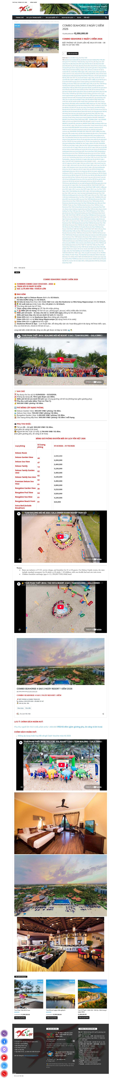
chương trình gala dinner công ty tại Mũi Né (73, 67)
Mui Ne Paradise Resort (75, 111)
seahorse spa (65, 131)
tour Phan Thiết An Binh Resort (78, 201)
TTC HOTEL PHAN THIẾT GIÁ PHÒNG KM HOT (80, 256)
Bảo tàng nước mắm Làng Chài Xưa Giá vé (82, 63)
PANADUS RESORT (92, 117)
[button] (106, 17)
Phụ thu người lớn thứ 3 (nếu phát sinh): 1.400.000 (58, 727)
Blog (79, 17)
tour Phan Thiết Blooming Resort (80, 205)
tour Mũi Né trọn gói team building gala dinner (78, 181)
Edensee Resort (100, 89)
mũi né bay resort (86, 109)
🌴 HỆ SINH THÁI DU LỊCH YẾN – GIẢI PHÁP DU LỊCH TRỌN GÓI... (64, 1034)
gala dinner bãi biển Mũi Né (69, 91)
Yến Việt (87, 17)
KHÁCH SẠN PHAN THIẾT (82, 103)
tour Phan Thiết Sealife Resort (91, 239)
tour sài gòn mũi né (76, 249)
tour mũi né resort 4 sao (84, 177)
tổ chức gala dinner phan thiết (88, 139)
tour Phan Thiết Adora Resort (89, 199)
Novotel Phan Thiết (92, 115)
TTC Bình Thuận (74, 254)
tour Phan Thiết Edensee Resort (91, 215)
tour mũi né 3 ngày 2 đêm (82, 169)
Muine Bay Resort (86, 111)
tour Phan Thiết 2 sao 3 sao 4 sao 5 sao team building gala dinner (79, 193)
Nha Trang (100, 113)
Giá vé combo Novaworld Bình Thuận (75, 99)
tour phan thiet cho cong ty (89, 207)
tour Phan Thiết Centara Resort (74, 207)
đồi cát (93, 89)
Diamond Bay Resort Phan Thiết (82, 75)
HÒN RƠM (72, 103)
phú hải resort (69, 121)
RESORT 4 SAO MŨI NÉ (68, 123)
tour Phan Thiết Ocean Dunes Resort (85, 231)
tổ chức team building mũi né (77, 141)
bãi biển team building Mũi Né (72, 59)
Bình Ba (70, 65)
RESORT (88, 121)
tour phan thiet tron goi (87, 243)
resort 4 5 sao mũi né (96, 121)
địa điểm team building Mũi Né (88, 85)
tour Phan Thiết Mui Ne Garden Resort (82, 225)
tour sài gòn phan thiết (87, 249)
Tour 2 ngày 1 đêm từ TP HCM (90, 143)
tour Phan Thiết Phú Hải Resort (95, 233)
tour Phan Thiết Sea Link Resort (95, 237)
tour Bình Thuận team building (90, 145)
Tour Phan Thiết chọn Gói (73, 211)
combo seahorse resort (68, 73)
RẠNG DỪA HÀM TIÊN (79, 121)
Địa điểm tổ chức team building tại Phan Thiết (79, 89)
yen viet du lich (61, 1039)
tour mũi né (101, 161)
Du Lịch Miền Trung (24, 21)
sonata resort (74, 133)
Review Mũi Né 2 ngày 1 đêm (70, 125)
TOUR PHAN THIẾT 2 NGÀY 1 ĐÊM (94, 187)
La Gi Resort (97, 105)
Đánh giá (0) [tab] (22, 267)
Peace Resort (71, 119)
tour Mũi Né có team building (88, 173)
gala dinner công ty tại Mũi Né (85, 91)
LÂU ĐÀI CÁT (72, 107)
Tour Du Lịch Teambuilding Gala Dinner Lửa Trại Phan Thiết (77, 157)
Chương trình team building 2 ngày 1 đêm (76, 69)
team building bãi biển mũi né (91, 133)
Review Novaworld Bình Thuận (86, 125)
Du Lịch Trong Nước (33, 17)
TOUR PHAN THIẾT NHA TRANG (74, 229)
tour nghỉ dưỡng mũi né (73, 183)
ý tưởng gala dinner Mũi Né (92, 260)
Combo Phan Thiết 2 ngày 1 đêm (79, 71)
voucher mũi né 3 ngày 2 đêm (76, 260)
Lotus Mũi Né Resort (99, 107)
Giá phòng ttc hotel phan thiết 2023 (85, 97)
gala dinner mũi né (97, 93)
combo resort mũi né (100, 71)
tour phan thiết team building (80, 241)
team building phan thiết (86, 135)
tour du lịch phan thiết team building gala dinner (94, 155)
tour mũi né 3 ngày (71, 169)
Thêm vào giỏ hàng (73, 53)
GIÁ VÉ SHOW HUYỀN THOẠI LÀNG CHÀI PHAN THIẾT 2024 (84, 101)
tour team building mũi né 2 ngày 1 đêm (90, 251)
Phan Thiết (78, 119)
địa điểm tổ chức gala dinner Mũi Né (82, 87)
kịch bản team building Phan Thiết (85, 105)
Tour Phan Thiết (35, 21)
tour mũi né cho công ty (79, 171)
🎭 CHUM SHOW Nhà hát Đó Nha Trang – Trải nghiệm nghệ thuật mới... (64, 1053)
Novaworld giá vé (66, 115)
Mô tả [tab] (15, 267)
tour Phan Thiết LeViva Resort (83, 221)
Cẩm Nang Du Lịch (51, 1039)
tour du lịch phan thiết (78, 151)
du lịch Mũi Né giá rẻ (101, 79)
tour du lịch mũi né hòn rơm (86, 149)
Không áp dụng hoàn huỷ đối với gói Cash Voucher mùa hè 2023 (44, 736)
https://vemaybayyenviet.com (86, 1048)
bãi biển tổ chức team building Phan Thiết (91, 59)
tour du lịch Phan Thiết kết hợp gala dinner (80, 153)
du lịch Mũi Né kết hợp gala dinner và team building (75, 81)
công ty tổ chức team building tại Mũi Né (85, 73)
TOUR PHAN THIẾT (97, 185)
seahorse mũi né (98, 127)
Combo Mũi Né (66, 71)
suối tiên (80, 133)
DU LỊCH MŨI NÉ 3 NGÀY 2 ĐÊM (86, 79)
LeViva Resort (90, 107)
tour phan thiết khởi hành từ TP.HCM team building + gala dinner (85, 219)
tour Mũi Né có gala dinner (74, 173)
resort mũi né (79, 123)
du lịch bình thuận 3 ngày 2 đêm (86, 77)
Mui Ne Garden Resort (97, 109)
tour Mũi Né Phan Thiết (72, 177)
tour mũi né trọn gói (85, 179)
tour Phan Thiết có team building (77, 213)
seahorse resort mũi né (84, 129)
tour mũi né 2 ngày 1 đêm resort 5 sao (89, 165)
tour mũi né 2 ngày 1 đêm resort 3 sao (93, 163)
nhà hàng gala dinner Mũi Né (99, 111)
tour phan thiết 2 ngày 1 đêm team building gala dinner (92, 191)
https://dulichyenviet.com (92, 1058)
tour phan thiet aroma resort (73, 203)
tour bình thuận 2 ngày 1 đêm (74, 145)
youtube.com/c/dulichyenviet (93, 1064)
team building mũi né (74, 135)
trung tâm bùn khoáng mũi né (92, 253)
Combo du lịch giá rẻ (98, 69)
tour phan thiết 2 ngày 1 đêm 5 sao (87, 189)
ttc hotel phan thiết (93, 254)
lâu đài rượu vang (81, 107)
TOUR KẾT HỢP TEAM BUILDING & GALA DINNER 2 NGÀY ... (81, 161)
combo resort (91, 71)
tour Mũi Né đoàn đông (94, 175)
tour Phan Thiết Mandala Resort (74, 223)
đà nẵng (77, 85)
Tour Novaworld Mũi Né (85, 185)
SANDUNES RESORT (73, 127)
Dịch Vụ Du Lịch (67, 17)
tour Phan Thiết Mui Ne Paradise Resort (79, 227)
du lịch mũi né (98, 77)
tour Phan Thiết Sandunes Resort (77, 237)
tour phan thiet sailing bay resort (85, 235)
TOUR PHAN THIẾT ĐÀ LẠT (76, 215)
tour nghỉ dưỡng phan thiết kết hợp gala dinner (92, 183)
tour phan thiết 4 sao (76, 199)
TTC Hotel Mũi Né (83, 254)
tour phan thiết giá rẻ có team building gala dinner (81, 217)
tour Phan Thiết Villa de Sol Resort (85, 247)
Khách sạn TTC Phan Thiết (97, 103)
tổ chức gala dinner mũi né (73, 139)
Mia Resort (74, 109)
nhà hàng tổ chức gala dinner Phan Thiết (86, 113)
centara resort (101, 65)
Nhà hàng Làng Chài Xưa (69, 113)
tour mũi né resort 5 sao (97, 177)
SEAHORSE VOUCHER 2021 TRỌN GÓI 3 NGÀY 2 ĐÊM (84, 131)
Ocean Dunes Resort (81, 117)
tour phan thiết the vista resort (73, 243)
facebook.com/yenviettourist (93, 1060)
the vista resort (81, 137)
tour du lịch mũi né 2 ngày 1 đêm (72, 147)
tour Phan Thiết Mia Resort (90, 223)
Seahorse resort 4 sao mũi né (70, 129)
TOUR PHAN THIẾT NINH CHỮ (92, 229)
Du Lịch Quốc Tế (51, 17)
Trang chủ (20, 17)
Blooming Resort (83, 65)
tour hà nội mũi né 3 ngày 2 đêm (81, 159)
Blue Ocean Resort (93, 65)
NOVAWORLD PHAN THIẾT (79, 115)
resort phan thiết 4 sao (100, 123)
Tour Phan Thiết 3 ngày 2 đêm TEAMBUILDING (91, 197)
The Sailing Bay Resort (71, 137)
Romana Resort (99, 125)
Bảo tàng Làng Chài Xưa (86, 61)
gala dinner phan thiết (98, 95)
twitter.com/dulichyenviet (90, 1062)
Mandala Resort (66, 109)
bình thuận (75, 65)
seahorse (91, 127)
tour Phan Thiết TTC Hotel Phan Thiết (85, 245)
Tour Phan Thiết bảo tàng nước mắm (90, 203)
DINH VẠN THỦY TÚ (72, 77)
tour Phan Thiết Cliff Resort (88, 211)
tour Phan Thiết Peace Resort (78, 233)
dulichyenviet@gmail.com (31, 1055)
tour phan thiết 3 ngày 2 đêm (86, 195)
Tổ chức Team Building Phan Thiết (94, 141)
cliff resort (90, 69)
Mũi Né (79, 109)
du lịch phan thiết (71, 83)
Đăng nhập (33, 2)
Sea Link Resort (84, 127)
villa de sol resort (83, 258)
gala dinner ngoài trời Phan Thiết (83, 95)
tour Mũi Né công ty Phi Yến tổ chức (78, 175)
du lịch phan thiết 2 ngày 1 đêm (84, 83)
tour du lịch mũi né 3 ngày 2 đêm (90, 147)
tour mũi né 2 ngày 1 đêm (76, 163)
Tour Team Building (75, 251)
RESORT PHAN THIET (88, 123)
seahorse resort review (96, 129)
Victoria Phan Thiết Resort (72, 258)
